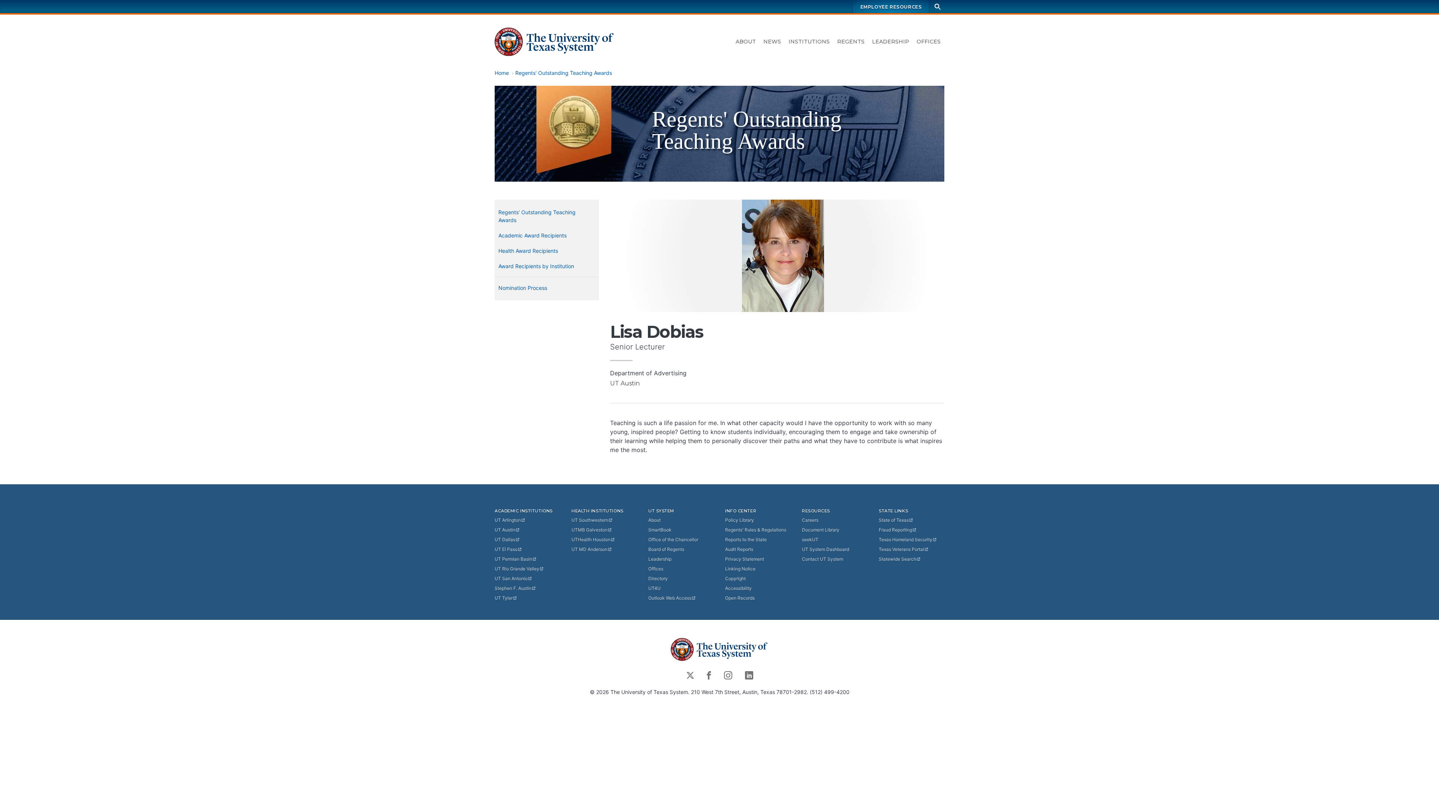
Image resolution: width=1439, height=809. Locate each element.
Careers (810, 520)
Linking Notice (740, 569)
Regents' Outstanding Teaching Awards (563, 73)
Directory (658, 578)
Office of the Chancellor (673, 539)
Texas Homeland (905, 539)
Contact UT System (822, 559)
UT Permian (513, 559)
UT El (506, 549)
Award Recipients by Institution (536, 266)
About (746, 41)
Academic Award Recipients (532, 235)
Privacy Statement (744, 559)
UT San (511, 578)
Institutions (809, 41)
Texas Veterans (901, 549)
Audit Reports (739, 549)
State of (894, 520)
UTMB (589, 530)
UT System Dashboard (825, 549)
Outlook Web (669, 598)
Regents (851, 41)
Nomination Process (522, 288)
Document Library (820, 530)
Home (502, 73)
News (772, 41)
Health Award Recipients (528, 251)
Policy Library (739, 520)
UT (508, 520)
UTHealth (590, 539)
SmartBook (660, 530)
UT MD (589, 549)
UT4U (654, 588)
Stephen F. (513, 588)
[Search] (937, 6)
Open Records (740, 598)
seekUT (810, 539)
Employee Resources (891, 7)
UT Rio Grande (517, 569)
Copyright (735, 578)
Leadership (890, 41)
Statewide (897, 559)
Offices (929, 41)
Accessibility (738, 588)
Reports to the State (746, 539)
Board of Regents (666, 549)
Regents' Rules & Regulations (755, 530)
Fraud (895, 530)
